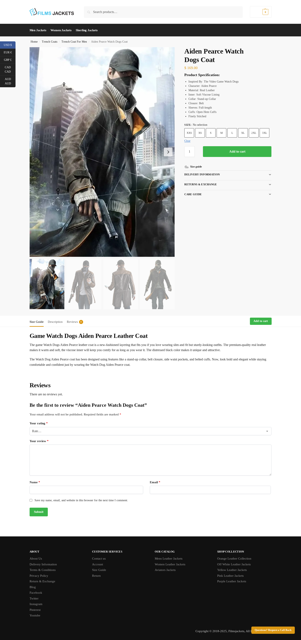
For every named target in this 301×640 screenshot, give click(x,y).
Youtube (35, 615)
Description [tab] (55, 321)
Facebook (36, 592)
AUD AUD (10, 81)
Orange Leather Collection (234, 558)
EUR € (10, 52)
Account (97, 564)
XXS (189, 132)
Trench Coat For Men (74, 41)
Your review (39, 441)
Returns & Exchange (200, 184)
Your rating (39, 423)
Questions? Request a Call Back (273, 630)
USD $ (10, 45)
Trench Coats (49, 41)
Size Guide (99, 570)
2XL (253, 132)
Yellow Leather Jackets (232, 570)
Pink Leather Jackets (230, 575)
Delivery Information (202, 174)
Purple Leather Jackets (231, 581)
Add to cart (237, 151)
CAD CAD (10, 69)
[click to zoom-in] (102, 152)
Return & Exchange (42, 581)
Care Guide (193, 194)
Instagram (36, 604)
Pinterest (35, 609)
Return (96, 575)
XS (200, 132)
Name (35, 482)
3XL (264, 132)
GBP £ (10, 59)
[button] (260, 12)
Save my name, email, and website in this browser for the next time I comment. (81, 500)
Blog (33, 587)
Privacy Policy (39, 575)
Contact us (99, 558)
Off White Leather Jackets (234, 564)
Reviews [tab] (74, 321)
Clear (187, 140)
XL (243, 132)
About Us (36, 558)
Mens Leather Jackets (168, 558)
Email (155, 482)
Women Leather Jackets (170, 564)
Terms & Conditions (43, 570)
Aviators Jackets (165, 570)
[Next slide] (168, 152)
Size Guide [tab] (37, 321)
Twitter (34, 598)
